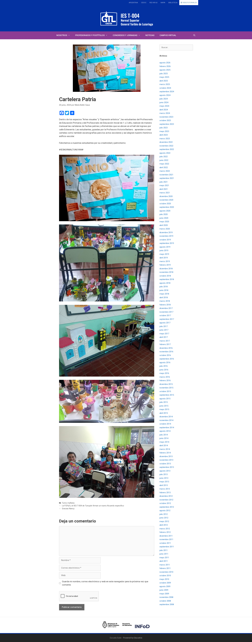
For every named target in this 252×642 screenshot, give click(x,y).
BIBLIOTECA (172, 3)
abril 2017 (163, 337)
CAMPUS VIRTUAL (168, 35)
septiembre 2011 (166, 546)
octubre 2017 (165, 315)
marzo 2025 (164, 84)
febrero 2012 (165, 532)
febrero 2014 (165, 453)
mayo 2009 (164, 593)
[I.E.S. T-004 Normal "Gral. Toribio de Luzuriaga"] (126, 18)
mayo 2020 (164, 221)
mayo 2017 (164, 333)
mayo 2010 (164, 579)
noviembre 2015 (166, 388)
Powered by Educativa (132, 638)
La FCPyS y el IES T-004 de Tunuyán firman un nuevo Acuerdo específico (93, 506)
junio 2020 (163, 218)
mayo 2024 (164, 106)
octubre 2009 (165, 583)
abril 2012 (163, 525)
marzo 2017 (164, 341)
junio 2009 (163, 590)
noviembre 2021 (166, 175)
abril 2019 (163, 258)
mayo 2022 (164, 164)
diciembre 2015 (166, 384)
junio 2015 (163, 406)
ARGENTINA (133, 3)
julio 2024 (163, 99)
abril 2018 (163, 297)
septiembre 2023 (166, 124)
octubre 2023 (165, 120)
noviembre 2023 (166, 117)
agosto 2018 (164, 283)
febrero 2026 (165, 66)
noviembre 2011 (166, 539)
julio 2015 (163, 402)
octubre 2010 (165, 575)
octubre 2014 (165, 424)
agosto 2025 (164, 70)
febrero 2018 (165, 305)
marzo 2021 (164, 192)
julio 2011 (163, 550)
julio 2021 (163, 182)
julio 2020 (163, 214)
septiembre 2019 (166, 243)
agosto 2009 (164, 586)
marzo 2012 (164, 528)
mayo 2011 (164, 557)
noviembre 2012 (166, 500)
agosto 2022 (164, 153)
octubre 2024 (165, 88)
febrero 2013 (165, 492)
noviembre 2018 (166, 272)
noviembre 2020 (166, 200)
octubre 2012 (165, 503)
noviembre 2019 (166, 236)
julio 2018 (163, 286)
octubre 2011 (165, 543)
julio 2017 (163, 326)
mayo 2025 (164, 77)
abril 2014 (163, 445)
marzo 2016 (164, 377)
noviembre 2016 (166, 351)
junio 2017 (163, 330)
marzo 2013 (164, 489)
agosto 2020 (164, 211)
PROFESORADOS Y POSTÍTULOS (90, 35)
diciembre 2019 (166, 232)
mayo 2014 (164, 442)
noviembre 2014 (166, 420)
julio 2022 (163, 156)
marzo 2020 (164, 229)
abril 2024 (163, 109)
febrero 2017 (165, 344)
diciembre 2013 (166, 456)
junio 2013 (163, 478)
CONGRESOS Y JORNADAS (125, 35)
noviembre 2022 (166, 146)
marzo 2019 (164, 261)
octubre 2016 (165, 355)
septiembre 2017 (166, 319)
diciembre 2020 (166, 196)
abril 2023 (163, 135)
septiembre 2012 (166, 507)
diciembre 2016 (166, 348)
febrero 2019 (165, 265)
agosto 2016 (164, 362)
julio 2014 (163, 435)
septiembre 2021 (166, 178)
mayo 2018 (164, 294)
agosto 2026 (164, 62)
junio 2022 (163, 160)
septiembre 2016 (166, 359)
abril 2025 (163, 81)
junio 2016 (163, 370)
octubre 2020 (165, 203)
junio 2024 (163, 102)
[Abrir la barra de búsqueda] (194, 35)
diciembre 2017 (166, 308)
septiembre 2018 (166, 279)
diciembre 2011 (166, 536)
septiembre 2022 (166, 149)
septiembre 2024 (166, 91)
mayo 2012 (164, 521)
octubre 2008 (165, 601)
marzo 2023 (164, 138)
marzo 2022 (164, 171)
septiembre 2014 (166, 427)
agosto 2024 (164, 95)
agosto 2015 (164, 398)
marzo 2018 (164, 301)
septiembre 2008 (166, 604)
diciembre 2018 (166, 268)
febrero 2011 (165, 568)
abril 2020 (163, 225)
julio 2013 (163, 474)
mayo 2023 (164, 131)
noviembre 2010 (166, 572)
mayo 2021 (164, 185)
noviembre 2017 (166, 312)
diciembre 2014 (166, 416)
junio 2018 (163, 290)
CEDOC (143, 3)
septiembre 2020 (166, 207)
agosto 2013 (164, 471)
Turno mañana (68, 503)
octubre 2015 (165, 391)
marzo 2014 (164, 449)
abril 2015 (163, 413)
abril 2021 (163, 189)
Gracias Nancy (68, 509)
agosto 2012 (164, 510)
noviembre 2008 (166, 597)
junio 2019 (163, 250)
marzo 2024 (164, 113)
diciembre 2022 (166, 142)
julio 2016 (163, 366)
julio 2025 (163, 73)
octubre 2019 (165, 240)
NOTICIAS (149, 35)
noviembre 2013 (166, 460)
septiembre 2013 (166, 467)
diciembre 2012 (166, 496)
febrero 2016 (165, 380)
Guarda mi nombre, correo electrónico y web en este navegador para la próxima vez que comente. (105, 583)
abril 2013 (163, 485)
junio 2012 (163, 518)
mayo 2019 (164, 254)
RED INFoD (153, 3)
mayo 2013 (164, 481)
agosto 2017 (164, 323)
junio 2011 (163, 554)
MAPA (163, 3)
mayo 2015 (164, 409)
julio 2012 (163, 514)
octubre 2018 (165, 276)
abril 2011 (163, 561)
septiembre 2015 (166, 395)
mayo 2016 (164, 373)
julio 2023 (163, 127)
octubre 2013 (165, 463)
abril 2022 (163, 167)
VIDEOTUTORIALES (189, 3)
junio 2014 (163, 438)
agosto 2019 (164, 247)
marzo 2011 (164, 565)
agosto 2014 (164, 431)
